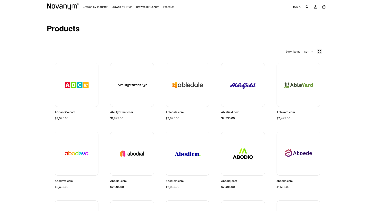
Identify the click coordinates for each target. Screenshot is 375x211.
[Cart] (324, 7)
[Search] (307, 7)
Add (95, 100)
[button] (308, 51)
